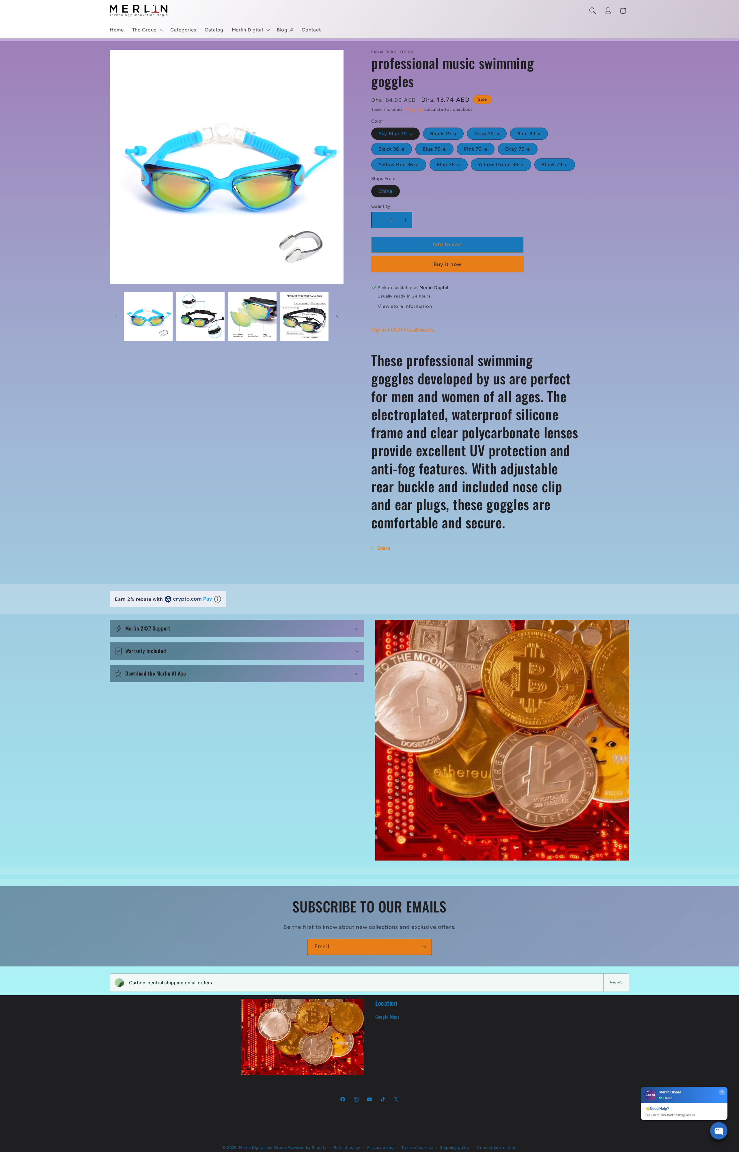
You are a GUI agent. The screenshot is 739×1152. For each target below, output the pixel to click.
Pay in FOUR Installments (402, 329)
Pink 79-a (475, 149)
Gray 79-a (517, 149)
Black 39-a (443, 133)
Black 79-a (555, 164)
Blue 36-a (448, 164)
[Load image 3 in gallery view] (252, 316)
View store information (405, 306)
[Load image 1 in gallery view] (148, 316)
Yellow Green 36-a (501, 164)
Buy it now (447, 264)
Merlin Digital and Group (262, 1147)
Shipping (413, 109)
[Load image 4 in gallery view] (304, 316)
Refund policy (347, 1147)
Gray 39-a (486, 133)
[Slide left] (116, 316)
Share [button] (384, 548)
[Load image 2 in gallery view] (200, 316)
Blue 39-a (529, 133)
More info (616, 982)
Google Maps (387, 1016)
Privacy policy (381, 1147)
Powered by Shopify (307, 1147)
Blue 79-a (434, 149)
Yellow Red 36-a (398, 164)
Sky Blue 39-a (395, 133)
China (385, 191)
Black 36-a (391, 149)
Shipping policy (455, 1147)
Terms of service (417, 1147)
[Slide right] (337, 316)
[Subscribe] (424, 947)
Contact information (496, 1147)
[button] (147, 30)
